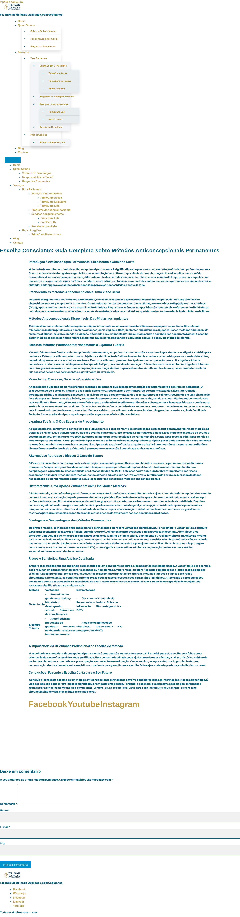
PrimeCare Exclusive (60, 81)
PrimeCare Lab (57, 111)
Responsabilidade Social (44, 38)
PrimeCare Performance (52, 142)
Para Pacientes (38, 58)
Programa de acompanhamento (55, 96)
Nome (5, 810)
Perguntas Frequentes (42, 46)
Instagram (19, 897)
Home (21, 21)
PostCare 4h (55, 119)
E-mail (5, 827)
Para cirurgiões (38, 134)
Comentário (8, 803)
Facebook (19, 889)
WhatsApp (19, 893)
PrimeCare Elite (57, 88)
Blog (21, 148)
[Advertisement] (120, 742)
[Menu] (13, 160)
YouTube (18, 905)
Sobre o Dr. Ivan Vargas (43, 31)
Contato (23, 152)
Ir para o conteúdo (11, 2)
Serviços (23, 52)
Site (2, 843)
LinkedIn (18, 901)
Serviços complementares (54, 104)
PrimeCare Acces (58, 73)
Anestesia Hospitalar (51, 127)
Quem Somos (26, 25)
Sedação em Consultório (53, 65)
